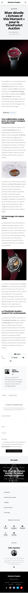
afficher (13, 112)
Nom (4, 427)
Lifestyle (6, 502)
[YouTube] (21, 587)
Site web (4, 439)
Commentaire (6, 416)
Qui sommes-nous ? (17, 582)
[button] (10, 480)
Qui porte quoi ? (8, 507)
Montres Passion (14, 2)
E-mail (4, 433)
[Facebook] (14, 587)
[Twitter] (17, 587)
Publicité (18, 584)
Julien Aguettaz (13, 32)
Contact (11, 584)
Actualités (14, 9)
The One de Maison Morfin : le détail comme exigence (14, 473)
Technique (7, 512)
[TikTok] (6, 587)
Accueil (7, 582)
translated (13, 395)
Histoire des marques (18, 467)
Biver (4, 395)
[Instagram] (10, 587)
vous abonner (6, 446)
